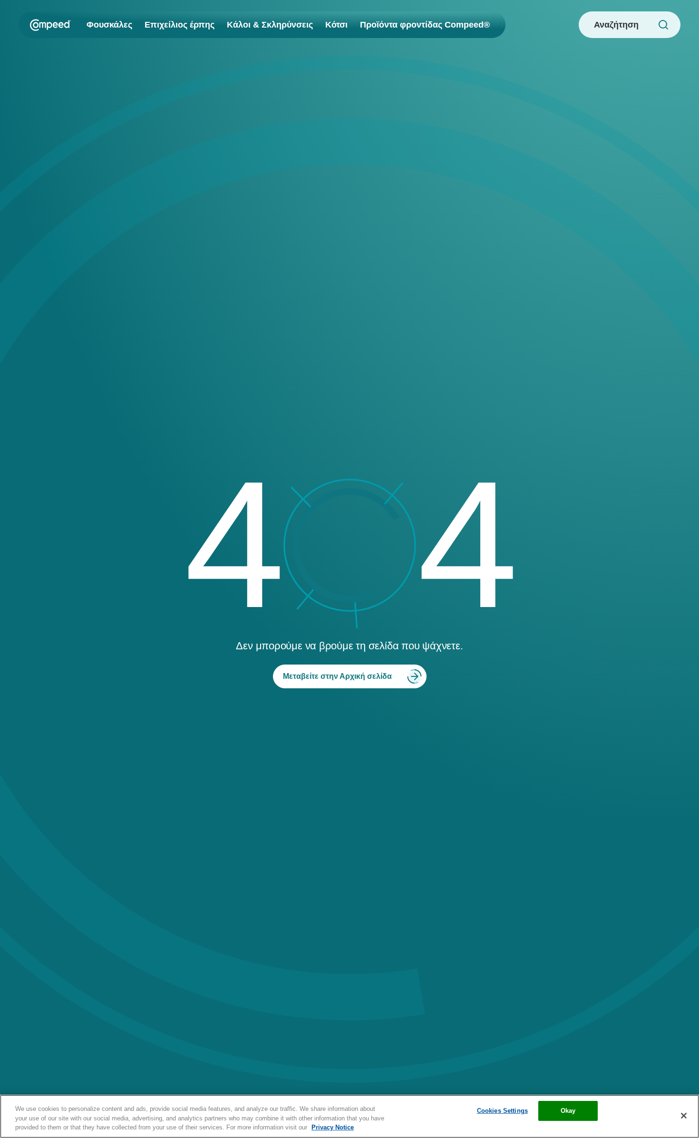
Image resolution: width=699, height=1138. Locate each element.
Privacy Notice (332, 1127)
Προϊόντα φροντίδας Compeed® (425, 24)
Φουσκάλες (109, 24)
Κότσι (336, 24)
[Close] (683, 1115)
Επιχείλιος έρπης (179, 24)
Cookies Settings (502, 1110)
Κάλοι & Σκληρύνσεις (270, 24)
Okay (568, 1110)
